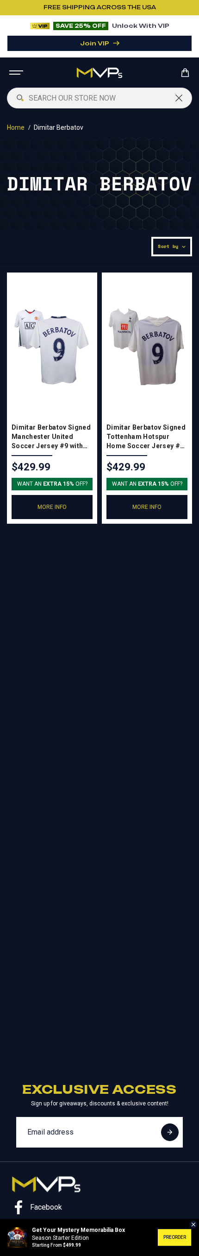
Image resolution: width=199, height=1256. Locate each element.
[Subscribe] (170, 1132)
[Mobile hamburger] (17, 73)
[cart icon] (186, 72)
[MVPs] (99, 72)
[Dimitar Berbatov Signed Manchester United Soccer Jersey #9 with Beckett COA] (52, 346)
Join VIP (94, 43)
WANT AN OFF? (52, 484)
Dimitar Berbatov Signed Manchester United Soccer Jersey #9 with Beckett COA (51, 437)
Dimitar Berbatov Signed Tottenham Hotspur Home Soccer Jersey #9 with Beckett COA (146, 437)
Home (16, 127)
